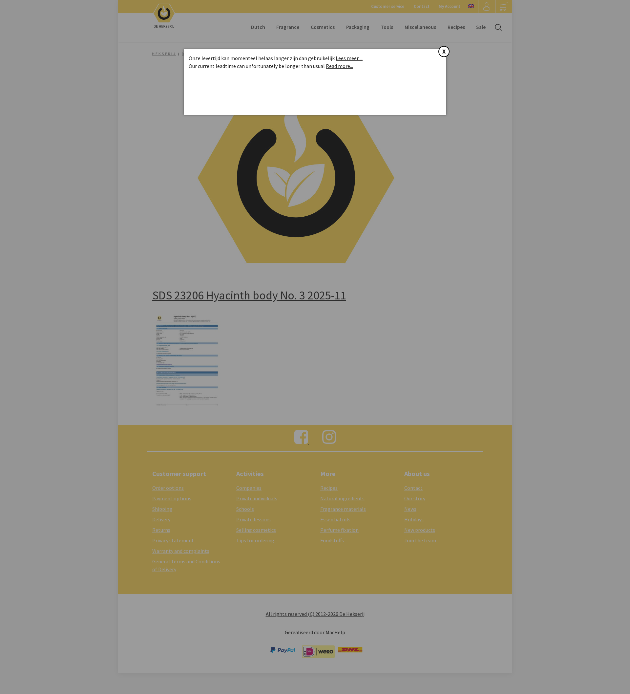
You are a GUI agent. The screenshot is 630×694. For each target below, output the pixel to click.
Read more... (339, 66)
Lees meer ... (349, 58)
